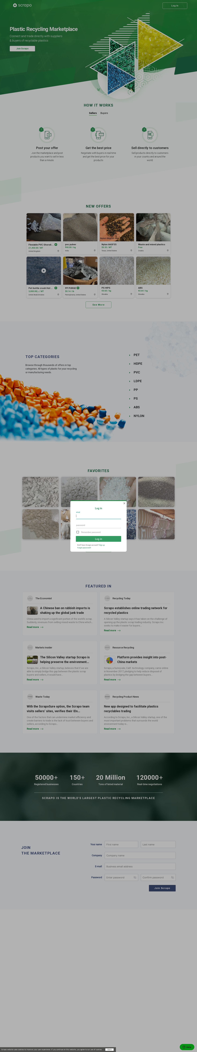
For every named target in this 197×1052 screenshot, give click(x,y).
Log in (98, 539)
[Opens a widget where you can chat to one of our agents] (187, 1047)
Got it (109, 1050)
